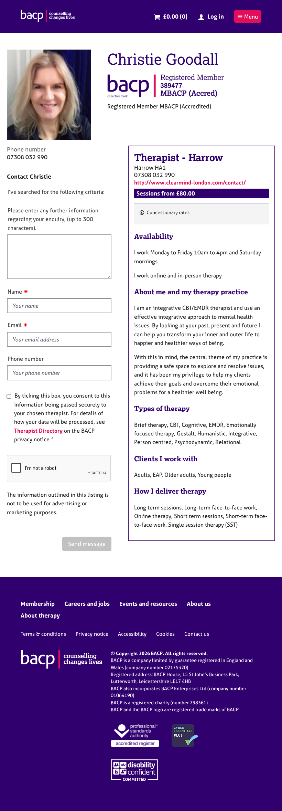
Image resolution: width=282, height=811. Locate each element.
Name (15, 291)
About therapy (40, 615)
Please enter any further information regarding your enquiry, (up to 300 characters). (53, 219)
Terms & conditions (43, 634)
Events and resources (148, 603)
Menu (251, 16)
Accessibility (132, 634)
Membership (38, 603)
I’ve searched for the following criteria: (56, 191)
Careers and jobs (87, 603)
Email (15, 325)
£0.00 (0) (175, 16)
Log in (216, 16)
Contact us (196, 634)
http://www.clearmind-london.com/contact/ (190, 182)
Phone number (26, 358)
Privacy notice (92, 634)
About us (199, 603)
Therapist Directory (38, 430)
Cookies (165, 634)
